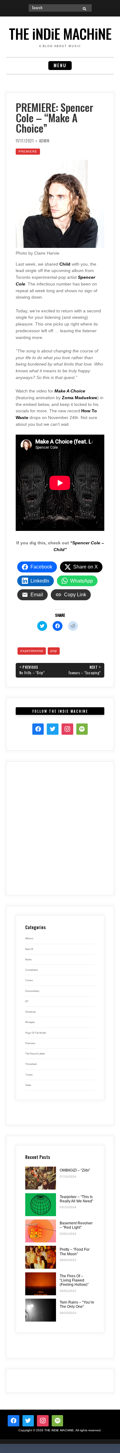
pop (53, 651)
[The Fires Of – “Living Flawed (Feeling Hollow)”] (40, 1283)
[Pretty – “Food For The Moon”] (40, 1257)
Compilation (31, 969)
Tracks (29, 1074)
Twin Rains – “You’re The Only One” (77, 1304)
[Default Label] (57, 1421)
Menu (60, 65)
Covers (29, 980)
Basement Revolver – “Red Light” (76, 1225)
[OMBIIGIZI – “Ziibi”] (40, 1178)
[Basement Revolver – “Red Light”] (40, 1230)
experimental (31, 651)
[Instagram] (67, 729)
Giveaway (30, 1011)
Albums (29, 938)
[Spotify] (82, 729)
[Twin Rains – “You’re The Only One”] (40, 1310)
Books (28, 959)
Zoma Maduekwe (79, 397)
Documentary (32, 990)
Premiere (27, 151)
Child (64, 264)
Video (28, 1085)
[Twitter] (52, 729)
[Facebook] (38, 729)
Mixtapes (30, 1022)
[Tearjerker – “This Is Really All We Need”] (40, 1204)
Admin (44, 141)
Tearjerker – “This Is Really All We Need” (76, 1199)
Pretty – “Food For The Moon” (75, 1251)
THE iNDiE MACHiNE (60, 33)
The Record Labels (35, 1053)
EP (26, 1001)
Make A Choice (69, 391)
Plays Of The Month (35, 1032)
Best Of (29, 949)
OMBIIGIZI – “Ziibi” (75, 1170)
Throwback (31, 1063)
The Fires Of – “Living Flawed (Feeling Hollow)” (74, 1280)
